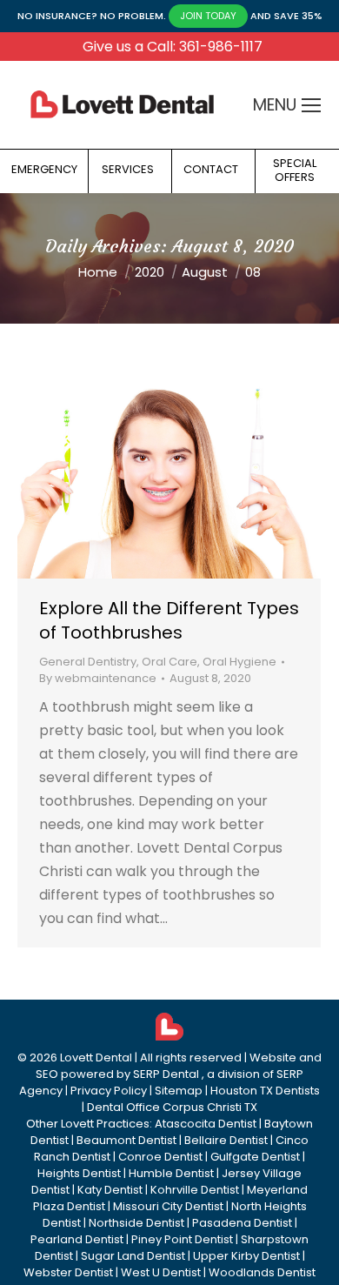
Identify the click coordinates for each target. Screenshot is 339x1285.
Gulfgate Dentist (255, 1156)
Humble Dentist (171, 1173)
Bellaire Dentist (226, 1140)
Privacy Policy (108, 1090)
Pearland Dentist (76, 1239)
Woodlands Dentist (262, 1272)
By (97, 678)
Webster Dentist (68, 1272)
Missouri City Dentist (168, 1206)
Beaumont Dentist (126, 1140)
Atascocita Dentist (205, 1123)
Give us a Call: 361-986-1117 (173, 47)
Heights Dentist (79, 1173)
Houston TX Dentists (265, 1090)
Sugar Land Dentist (133, 1256)
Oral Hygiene (239, 661)
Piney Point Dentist (182, 1239)
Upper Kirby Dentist (246, 1256)
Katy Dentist (110, 1189)
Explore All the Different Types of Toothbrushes (169, 620)
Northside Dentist (136, 1223)
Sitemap (179, 1090)
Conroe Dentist (160, 1156)
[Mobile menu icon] (311, 105)
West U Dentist (161, 1272)
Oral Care (169, 661)
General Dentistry (87, 661)
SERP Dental (166, 1074)
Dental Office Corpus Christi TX (172, 1107)
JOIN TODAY (208, 16)
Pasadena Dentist (242, 1223)
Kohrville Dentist (194, 1189)
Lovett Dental (96, 1057)
